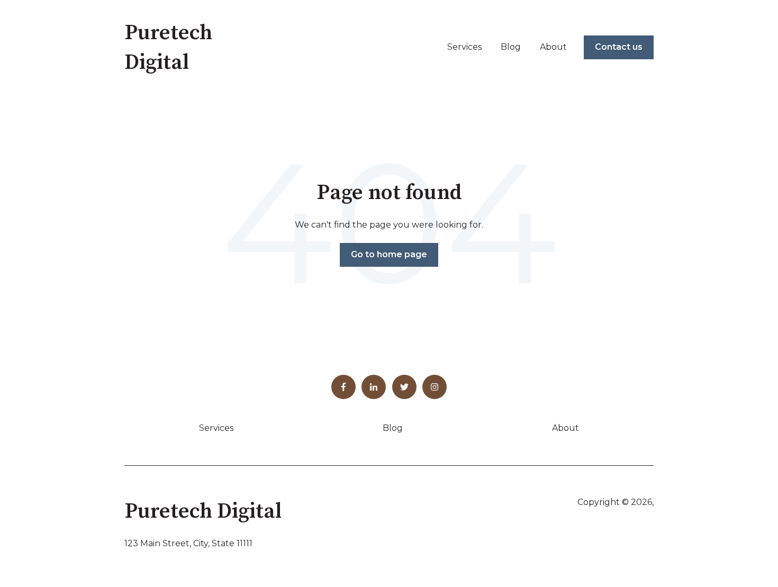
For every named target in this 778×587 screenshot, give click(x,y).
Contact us (619, 47)
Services (464, 47)
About (553, 47)
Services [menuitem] (216, 428)
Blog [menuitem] (393, 428)
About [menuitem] (565, 428)
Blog (511, 47)
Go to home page (389, 254)
